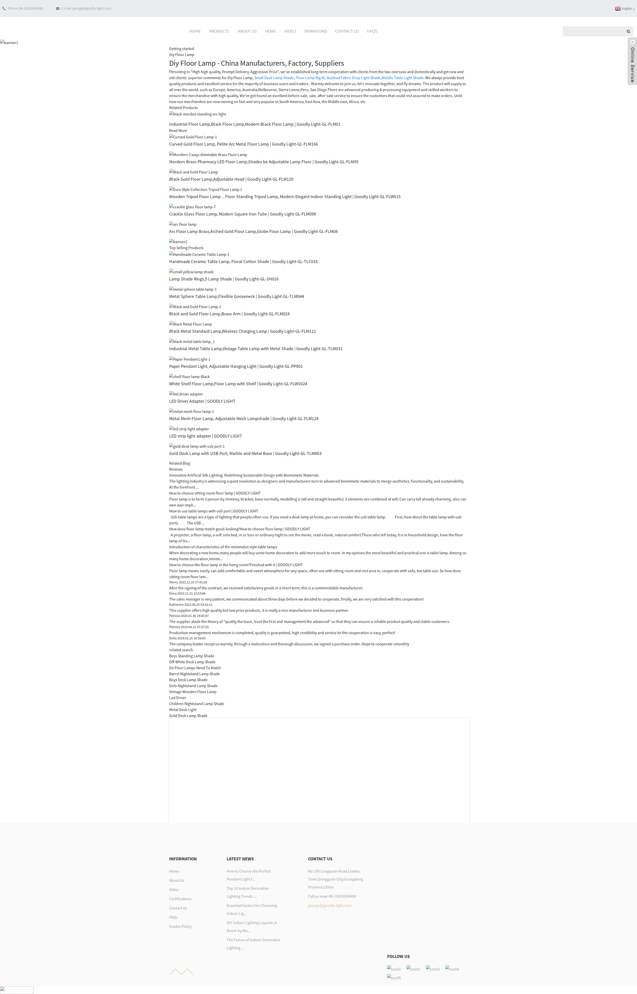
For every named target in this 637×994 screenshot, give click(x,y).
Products (219, 30)
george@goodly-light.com (330, 905)
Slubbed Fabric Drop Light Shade (353, 77)
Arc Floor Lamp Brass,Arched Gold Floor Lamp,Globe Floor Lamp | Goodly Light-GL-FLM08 (253, 231)
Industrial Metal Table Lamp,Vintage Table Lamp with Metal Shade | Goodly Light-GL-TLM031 (256, 348)
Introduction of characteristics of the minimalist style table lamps (223, 546)
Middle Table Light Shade (403, 77)
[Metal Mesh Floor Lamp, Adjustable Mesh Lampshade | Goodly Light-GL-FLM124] (191, 410)
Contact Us (347, 30)
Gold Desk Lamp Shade (188, 715)
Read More (178, 130)
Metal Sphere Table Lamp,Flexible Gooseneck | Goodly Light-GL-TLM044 (236, 296)
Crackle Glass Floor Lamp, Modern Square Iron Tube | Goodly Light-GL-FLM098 (242, 214)
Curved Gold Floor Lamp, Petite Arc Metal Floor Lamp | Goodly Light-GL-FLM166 (243, 144)
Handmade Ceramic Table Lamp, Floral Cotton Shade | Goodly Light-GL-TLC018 (243, 261)
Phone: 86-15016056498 (25, 8)
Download (315, 30)
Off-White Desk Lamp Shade (192, 661)
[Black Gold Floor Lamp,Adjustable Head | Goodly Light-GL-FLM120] (193, 171)
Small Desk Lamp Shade (274, 77)
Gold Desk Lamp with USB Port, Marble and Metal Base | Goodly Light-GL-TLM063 (245, 453)
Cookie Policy (180, 926)
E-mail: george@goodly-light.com (86, 8)
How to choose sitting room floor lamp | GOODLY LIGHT (215, 493)
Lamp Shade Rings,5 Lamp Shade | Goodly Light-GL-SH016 (224, 279)
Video (290, 30)
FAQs (372, 30)
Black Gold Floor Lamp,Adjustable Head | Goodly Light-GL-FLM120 (231, 179)
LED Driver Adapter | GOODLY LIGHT (202, 401)
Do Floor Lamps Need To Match (195, 667)
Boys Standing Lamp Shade (191, 655)
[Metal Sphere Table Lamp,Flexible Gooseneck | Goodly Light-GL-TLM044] (193, 288)
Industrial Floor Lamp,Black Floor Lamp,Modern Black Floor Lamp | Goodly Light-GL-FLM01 (254, 124)
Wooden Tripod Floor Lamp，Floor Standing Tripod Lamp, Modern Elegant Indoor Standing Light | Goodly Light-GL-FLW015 (285, 196)
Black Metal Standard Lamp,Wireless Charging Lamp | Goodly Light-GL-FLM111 (242, 331)
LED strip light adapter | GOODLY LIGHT (205, 436)
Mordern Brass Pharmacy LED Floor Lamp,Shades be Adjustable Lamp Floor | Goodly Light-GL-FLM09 (263, 162)
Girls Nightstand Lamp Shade (193, 685)
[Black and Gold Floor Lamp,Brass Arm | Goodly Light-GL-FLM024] (195, 306)
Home (195, 30)
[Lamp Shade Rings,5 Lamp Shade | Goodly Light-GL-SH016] (191, 271)
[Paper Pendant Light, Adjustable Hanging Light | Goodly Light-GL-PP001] (189, 358)
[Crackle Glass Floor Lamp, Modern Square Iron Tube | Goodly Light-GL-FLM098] (192, 206)
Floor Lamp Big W (310, 77)
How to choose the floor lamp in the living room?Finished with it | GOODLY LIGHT (236, 564)
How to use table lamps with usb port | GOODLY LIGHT (213, 510)
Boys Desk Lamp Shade (188, 679)
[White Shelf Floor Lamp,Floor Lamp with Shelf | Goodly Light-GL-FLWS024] (189, 376)
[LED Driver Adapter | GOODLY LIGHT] (186, 393)
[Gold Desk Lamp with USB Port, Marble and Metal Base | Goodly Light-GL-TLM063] (197, 445)
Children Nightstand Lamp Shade (196, 703)
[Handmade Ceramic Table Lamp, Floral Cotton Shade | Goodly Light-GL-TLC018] (199, 253)
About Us (247, 30)
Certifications (180, 898)
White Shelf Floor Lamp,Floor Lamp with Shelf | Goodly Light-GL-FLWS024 (238, 384)
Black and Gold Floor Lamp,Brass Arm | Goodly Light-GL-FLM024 (229, 314)
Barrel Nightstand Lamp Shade (194, 673)
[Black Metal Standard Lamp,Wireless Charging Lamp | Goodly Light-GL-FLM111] (190, 323)
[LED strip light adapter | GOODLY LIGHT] (189, 428)
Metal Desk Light (183, 709)
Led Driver (177, 697)
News (270, 30)
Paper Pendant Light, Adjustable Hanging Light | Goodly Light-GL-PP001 (236, 366)
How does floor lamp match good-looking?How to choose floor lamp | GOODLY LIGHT (239, 528)
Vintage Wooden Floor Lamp (192, 691)
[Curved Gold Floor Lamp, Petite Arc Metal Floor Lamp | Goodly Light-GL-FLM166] (193, 136)
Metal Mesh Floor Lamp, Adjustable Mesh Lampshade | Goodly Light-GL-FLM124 (243, 418)
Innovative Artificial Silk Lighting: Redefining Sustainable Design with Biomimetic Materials (244, 475)
